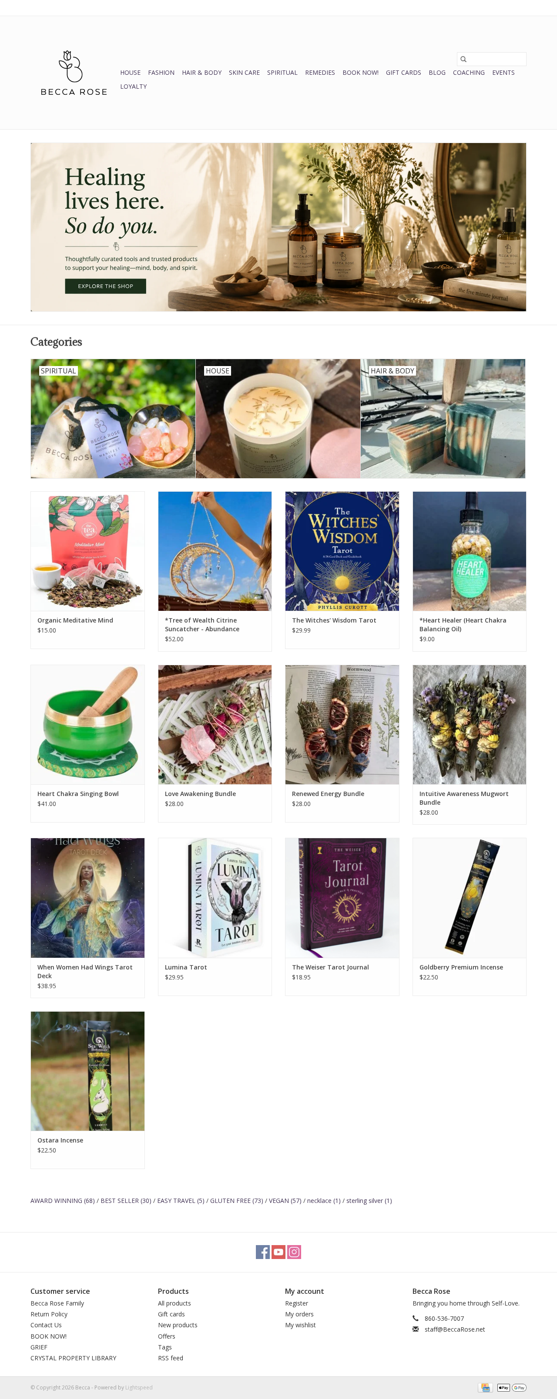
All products (174, 1303)
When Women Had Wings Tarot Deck (85, 971)
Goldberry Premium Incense (461, 967)
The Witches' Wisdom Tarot (334, 620)
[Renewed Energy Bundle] (342, 724)
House (130, 72)
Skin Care (244, 72)
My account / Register (500, 7)
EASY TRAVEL (181, 1200)
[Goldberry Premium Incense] (470, 897)
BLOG (437, 72)
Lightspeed (139, 1387)
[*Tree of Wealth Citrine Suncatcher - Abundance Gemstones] (215, 551)
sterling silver (369, 1200)
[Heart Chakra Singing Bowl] (87, 724)
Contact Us (46, 1325)
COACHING (469, 72)
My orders (299, 1314)
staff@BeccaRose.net (455, 1329)
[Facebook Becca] (263, 1252)
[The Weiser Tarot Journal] (342, 897)
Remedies (320, 72)
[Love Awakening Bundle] (215, 724)
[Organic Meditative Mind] (87, 551)
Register (296, 1303)
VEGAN (285, 1200)
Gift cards (403, 72)
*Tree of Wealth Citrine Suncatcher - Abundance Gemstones (202, 624)
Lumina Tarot (186, 967)
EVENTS (503, 72)
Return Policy (48, 1314)
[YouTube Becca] (278, 1252)
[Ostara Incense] (87, 1071)
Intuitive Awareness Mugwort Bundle (464, 797)
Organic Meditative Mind (75, 620)
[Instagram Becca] (294, 1252)
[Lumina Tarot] (215, 897)
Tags (165, 1347)
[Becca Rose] (73, 72)
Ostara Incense (60, 1140)
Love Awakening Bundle (200, 793)
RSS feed (170, 1358)
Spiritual (282, 72)
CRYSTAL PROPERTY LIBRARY (73, 1358)
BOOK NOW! (360, 72)
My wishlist (300, 1325)
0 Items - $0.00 (435, 7)
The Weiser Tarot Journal (330, 967)
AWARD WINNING (62, 1200)
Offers (166, 1336)
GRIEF (38, 1347)
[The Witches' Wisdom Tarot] (342, 551)
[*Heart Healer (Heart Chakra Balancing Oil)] (470, 551)
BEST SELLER (126, 1200)
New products (178, 1325)
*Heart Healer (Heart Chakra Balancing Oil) (463, 624)
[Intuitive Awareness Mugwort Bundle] (470, 724)
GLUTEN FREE (236, 1200)
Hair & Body (201, 72)
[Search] (463, 59)
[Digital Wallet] (510, 1387)
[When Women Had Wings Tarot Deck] (87, 897)
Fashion (161, 72)
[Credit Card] (484, 1387)
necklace (324, 1200)
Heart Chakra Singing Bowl (78, 793)
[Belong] (278, 227)
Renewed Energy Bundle (328, 793)
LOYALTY (133, 86)
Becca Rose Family (57, 1303)
